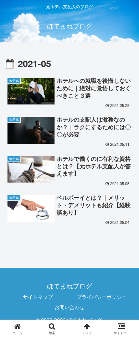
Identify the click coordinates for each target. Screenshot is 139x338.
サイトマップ (38, 296)
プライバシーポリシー (102, 296)
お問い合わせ (69, 307)
